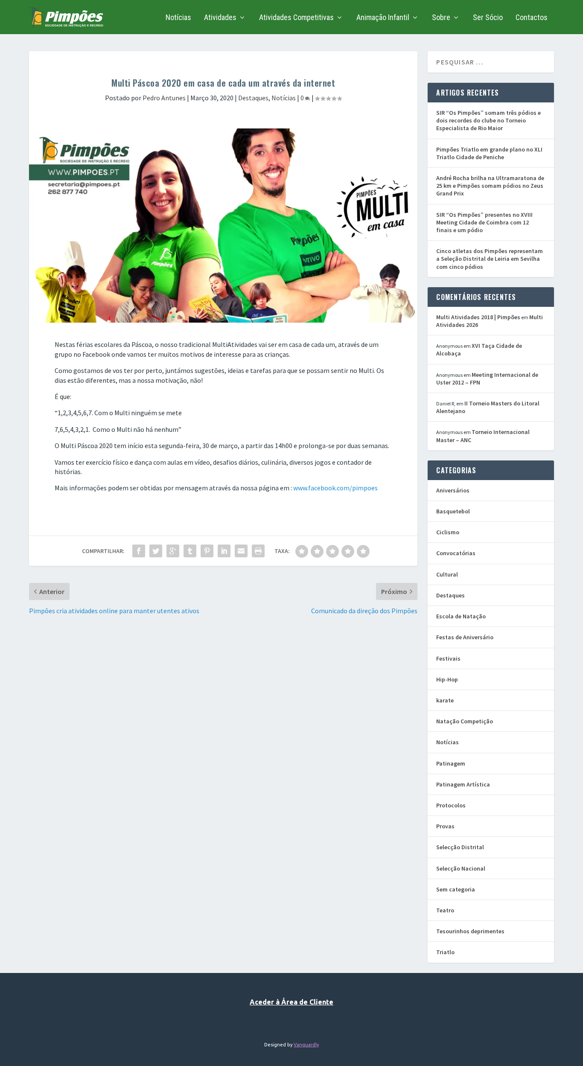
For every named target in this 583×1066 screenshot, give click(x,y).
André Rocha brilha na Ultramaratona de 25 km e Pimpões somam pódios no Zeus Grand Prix (490, 185)
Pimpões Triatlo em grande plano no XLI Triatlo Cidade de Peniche (489, 153)
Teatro (445, 910)
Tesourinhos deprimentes (470, 931)
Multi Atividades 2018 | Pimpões (478, 317)
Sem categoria (455, 889)
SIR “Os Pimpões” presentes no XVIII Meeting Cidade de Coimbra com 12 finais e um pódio (484, 222)
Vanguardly (306, 1044)
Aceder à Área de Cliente (291, 1002)
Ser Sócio (488, 18)
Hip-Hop (447, 679)
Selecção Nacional (460, 868)
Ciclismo (447, 532)
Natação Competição (464, 721)
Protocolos (451, 805)
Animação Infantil (382, 18)
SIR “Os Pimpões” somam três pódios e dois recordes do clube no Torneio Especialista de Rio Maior (488, 120)
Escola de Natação (461, 616)
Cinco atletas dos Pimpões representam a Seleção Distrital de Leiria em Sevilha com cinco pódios (489, 258)
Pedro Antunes (164, 97)
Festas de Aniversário (464, 637)
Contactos (532, 18)
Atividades (220, 18)
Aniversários (452, 490)
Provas (445, 826)
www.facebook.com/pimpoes (335, 487)
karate (445, 700)
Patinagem (450, 763)
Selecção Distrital (460, 847)
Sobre (441, 18)
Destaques (253, 97)
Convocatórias (455, 553)
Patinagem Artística (463, 784)
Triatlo (445, 952)
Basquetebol (453, 511)
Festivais (448, 658)
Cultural (447, 574)
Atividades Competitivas (296, 18)
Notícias (178, 18)
